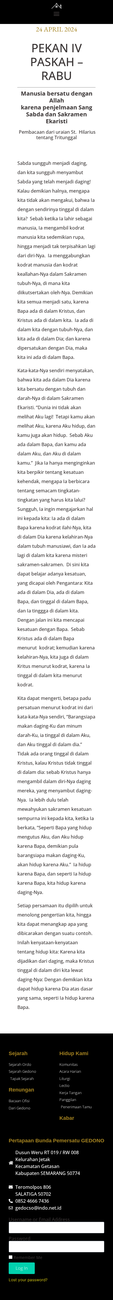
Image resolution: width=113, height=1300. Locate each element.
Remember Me (27, 1257)
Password (19, 1238)
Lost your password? (28, 1279)
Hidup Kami (73, 1053)
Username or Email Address (39, 1219)
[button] (56, 13)
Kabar (66, 1118)
